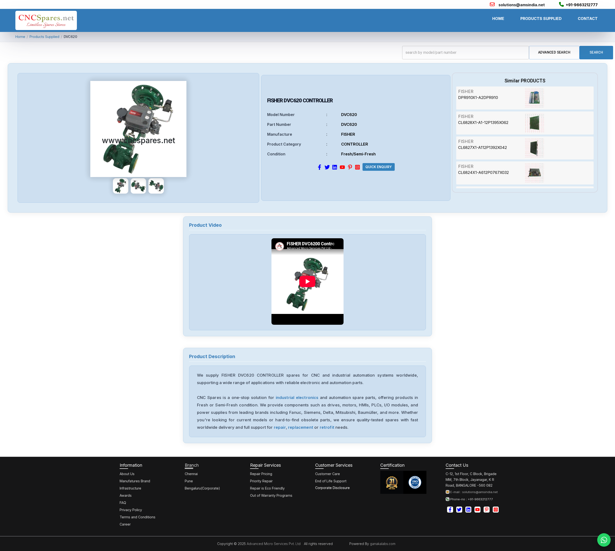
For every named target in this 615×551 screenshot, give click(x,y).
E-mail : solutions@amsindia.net (474, 492)
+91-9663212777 (582, 4)
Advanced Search (554, 52)
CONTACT (588, 18)
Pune (189, 481)
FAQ (123, 503)
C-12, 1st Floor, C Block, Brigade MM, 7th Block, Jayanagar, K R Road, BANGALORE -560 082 (471, 479)
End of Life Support (330, 481)
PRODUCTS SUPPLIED (541, 18)
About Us (127, 474)
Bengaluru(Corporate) (202, 488)
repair (280, 427)
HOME (498, 18)
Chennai (191, 474)
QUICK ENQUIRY (378, 167)
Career (125, 524)
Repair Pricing (261, 474)
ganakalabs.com (382, 544)
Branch (192, 465)
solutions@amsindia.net (521, 4)
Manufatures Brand (135, 481)
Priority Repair (261, 481)
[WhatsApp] (604, 540)
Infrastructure (130, 488)
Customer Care (327, 474)
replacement (300, 427)
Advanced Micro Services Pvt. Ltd (273, 544)
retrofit (327, 427)
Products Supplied (44, 37)
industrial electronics (297, 397)
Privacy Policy (131, 510)
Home (20, 37)
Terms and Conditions (137, 517)
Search (596, 52)
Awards (126, 495)
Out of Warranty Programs (271, 495)
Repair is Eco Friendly (267, 488)
